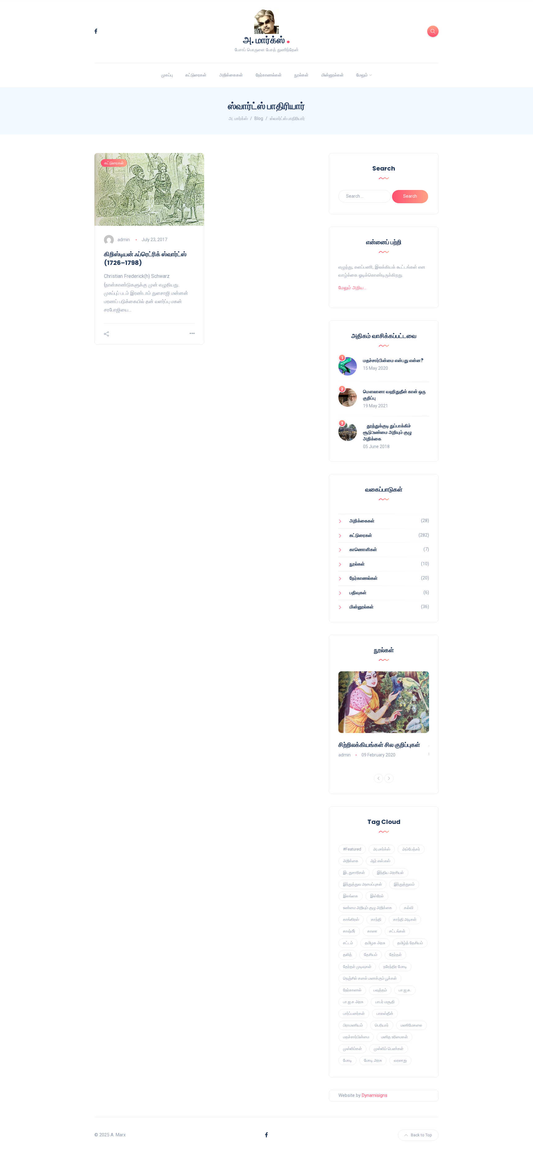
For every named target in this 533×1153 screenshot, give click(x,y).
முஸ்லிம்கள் (352, 1048)
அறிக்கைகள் (231, 75)
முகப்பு (167, 75)
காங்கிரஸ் (351, 919)
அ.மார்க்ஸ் (381, 849)
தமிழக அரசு (375, 943)
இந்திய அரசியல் (390, 872)
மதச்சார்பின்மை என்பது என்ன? (393, 360)
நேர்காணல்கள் (269, 75)
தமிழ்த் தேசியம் (410, 943)
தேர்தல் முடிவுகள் (357, 966)
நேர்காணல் (352, 990)
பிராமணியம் (353, 1025)
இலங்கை (350, 896)
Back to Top (421, 1135)
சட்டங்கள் (397, 931)
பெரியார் (382, 1025)
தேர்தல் (395, 954)
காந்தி (376, 919)
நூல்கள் (301, 75)
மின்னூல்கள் (332, 75)
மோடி (347, 1060)
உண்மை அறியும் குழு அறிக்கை (367, 907)
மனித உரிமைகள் (394, 1037)
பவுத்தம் (380, 990)
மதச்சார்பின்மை (356, 1037)
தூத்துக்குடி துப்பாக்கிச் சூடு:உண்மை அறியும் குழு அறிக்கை (387, 432)
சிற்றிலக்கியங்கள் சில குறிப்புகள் (379, 744)
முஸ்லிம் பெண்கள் (388, 1048)
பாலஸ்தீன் (385, 1013)
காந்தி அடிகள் (404, 919)
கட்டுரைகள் (195, 75)
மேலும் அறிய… (352, 287)
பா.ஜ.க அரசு (353, 1001)
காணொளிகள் (363, 549)
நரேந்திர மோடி (395, 966)
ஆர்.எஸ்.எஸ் (380, 861)
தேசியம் (370, 954)
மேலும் (362, 75)
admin (124, 239)
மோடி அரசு (373, 1060)
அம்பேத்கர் (411, 849)
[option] (383, 715)
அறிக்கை (350, 861)
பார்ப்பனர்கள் (354, 1013)
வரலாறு (400, 1060)
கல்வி (408, 907)
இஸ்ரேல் (377, 896)
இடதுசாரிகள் (354, 872)
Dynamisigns (374, 1095)
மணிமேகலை (411, 1025)
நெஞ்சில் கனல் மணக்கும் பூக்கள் (370, 978)
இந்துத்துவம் (404, 884)
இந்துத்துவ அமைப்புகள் (362, 884)
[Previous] (378, 778)
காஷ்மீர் (349, 931)
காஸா (372, 931)
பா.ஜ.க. (405, 990)
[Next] (389, 778)
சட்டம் (348, 943)
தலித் (347, 954)
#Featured (352, 849)
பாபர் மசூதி (385, 1001)
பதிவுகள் (357, 592)
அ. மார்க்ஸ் (266, 39)
